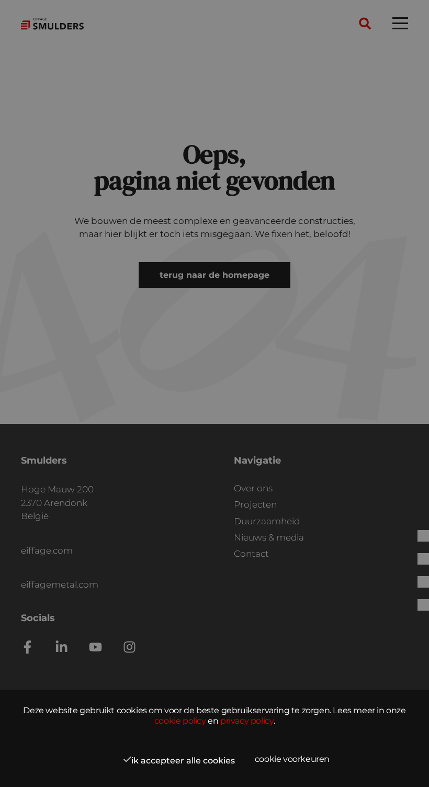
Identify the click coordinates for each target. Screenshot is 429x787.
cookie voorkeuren (292, 759)
